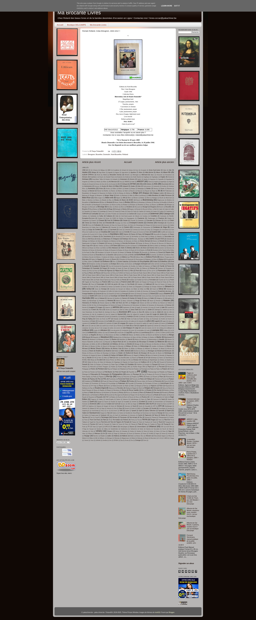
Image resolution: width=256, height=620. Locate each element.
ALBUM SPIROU (88, 175)
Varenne (148, 429)
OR (83, 362)
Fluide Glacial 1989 (107, 275)
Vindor (109, 433)
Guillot (99, 296)
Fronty (164, 282)
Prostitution (95, 383)
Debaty (152, 236)
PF (138, 371)
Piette (94, 376)
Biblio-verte (109, 197)
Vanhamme (133, 429)
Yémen (86, 440)
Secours (122, 404)
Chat (108, 220)
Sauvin (106, 401)
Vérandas (124, 431)
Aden (164, 170)
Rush (125, 397)
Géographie (138, 286)
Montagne (151, 351)
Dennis (155, 241)
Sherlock (84, 408)
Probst (172, 381)
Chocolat (108, 223)
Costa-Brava (165, 229)
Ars (108, 184)
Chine (94, 223)
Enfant (155, 261)
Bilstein (136, 197)
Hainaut (101, 298)
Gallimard (149, 284)
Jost (106, 314)
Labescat (133, 321)
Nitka (105, 357)
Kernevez (169, 316)
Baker (120, 188)
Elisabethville (170, 259)
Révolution (116, 390)
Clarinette (106, 225)
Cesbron (100, 218)
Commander (136, 227)
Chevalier (149, 220)
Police (142, 379)
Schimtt (134, 401)
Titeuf (166, 419)
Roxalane (163, 395)
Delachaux (106, 239)
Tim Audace (116, 419)
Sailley (101, 399)
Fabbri (140, 266)
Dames (126, 234)
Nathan (113, 355)
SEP (170, 404)
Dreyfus (142, 250)
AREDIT (140, 181)
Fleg (85, 273)
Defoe (84, 239)
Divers (138, 248)
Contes (97, 229)
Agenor (117, 172)
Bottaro (149, 202)
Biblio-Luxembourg (140, 195)
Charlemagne (151, 218)
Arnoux (97, 184)
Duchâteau (101, 252)
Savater (113, 401)
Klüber (129, 319)
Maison (101, 335)
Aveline (164, 186)
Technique (105, 417)
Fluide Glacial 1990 (120, 275)
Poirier (127, 379)
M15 (168, 332)
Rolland (125, 154)
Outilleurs (144, 362)
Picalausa (149, 374)
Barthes (106, 191)
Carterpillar (94, 213)
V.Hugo (84, 429)
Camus (110, 211)
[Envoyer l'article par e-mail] (108, 151)
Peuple (123, 372)
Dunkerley (153, 252)
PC (155, 366)
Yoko (91, 440)
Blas (110, 200)
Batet (126, 191)
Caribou (161, 211)
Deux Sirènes (99, 245)
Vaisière (98, 429)
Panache (106, 364)
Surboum (104, 415)
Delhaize (92, 241)
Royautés (99, 397)
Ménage (137, 344)
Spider (127, 410)
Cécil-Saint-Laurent (126, 216)
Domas (92, 250)
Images (100, 307)
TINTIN (144, 419)
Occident (100, 360)
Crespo (134, 232)
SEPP (84, 406)
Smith (133, 408)
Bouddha (164, 202)
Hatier (152, 298)
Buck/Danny (93, 209)
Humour (169, 305)
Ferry (90, 270)
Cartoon (131, 213)
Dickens (134, 245)
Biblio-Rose (86, 197)
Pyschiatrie (148, 383)
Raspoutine (168, 385)
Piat (143, 374)
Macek (86, 335)
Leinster (156, 325)
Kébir (137, 316)
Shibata (92, 408)
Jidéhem (147, 312)
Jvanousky (85, 316)
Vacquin (91, 429)
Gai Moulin (130, 284)
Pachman (169, 362)
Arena (150, 181)
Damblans (114, 234)
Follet (117, 279)
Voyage (87, 436)
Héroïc (144, 300)
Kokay (147, 319)
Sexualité (147, 406)
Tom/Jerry (104, 422)
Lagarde (157, 321)
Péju (108, 369)
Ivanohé (169, 307)
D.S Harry (99, 234)
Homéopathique (103, 305)
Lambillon (101, 323)
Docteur (152, 248)
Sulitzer (86, 415)
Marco (134, 337)
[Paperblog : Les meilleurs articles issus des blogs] (67, 451)
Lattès (98, 325)
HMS (126, 303)
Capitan (141, 211)
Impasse (107, 307)
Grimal (138, 293)
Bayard (147, 191)
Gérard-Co (169, 286)
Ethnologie (171, 264)
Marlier (158, 337)
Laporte (156, 323)
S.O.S (151, 397)
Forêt (145, 279)
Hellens (84, 300)
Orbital (89, 362)
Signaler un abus (186, 563)
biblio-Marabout (153, 195)
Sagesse (93, 399)
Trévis (126, 424)
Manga (171, 335)
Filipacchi (118, 270)
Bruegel (145, 207)
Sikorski (109, 408)
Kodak (141, 319)
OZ (151, 362)
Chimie (87, 223)
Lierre (142, 328)
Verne (145, 431)
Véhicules (85, 431)
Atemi (110, 186)
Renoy (96, 390)
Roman (171, 392)
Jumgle (141, 314)
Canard (116, 211)
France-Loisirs (126, 282)
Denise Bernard (145, 241)
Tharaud (154, 417)
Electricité (130, 259)
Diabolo (123, 245)
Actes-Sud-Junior (154, 170)
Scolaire (109, 404)
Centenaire (163, 216)
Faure (125, 268)
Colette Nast (95, 227)
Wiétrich (84, 438)
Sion (115, 408)
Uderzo (115, 426)
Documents (160, 248)
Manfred (157, 335)
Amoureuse (168, 175)
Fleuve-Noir (106, 273)
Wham (170, 436)
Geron (96, 289)
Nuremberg (169, 357)
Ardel (132, 181)
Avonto (108, 188)
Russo (138, 397)
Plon (99, 379)
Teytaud (147, 417)
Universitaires (141, 426)
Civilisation (97, 225)
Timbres (125, 419)
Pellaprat (114, 369)
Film (131, 270)
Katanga (122, 316)
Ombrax (162, 360)
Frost (170, 282)
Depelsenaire (86, 243)
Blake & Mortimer (87, 200)
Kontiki (163, 319)
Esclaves (129, 264)
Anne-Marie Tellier (97, 179)
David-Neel (87, 236)
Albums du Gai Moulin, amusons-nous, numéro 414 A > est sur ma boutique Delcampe (188, 513)
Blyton (124, 200)
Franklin (136, 282)
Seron (112, 406)
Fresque (151, 282)
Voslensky (171, 433)
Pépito (158, 369)
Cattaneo (109, 216)
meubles (154, 346)
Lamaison (85, 323)
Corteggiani (156, 229)
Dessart (154, 243)
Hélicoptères (168, 298)
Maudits (161, 339)
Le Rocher (119, 325)
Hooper (119, 305)
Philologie (85, 374)
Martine (114, 339)
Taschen (85, 417)
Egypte (99, 259)
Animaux (85, 179)
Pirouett (154, 376)
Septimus (91, 406)
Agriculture (125, 172)
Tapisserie (148, 415)
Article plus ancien (164, 162)
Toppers (118, 422)
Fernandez (169, 268)
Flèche (172, 270)
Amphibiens (93, 177)
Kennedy (150, 316)
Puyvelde (131, 383)
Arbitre (92, 181)
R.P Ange (93, 385)
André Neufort (137, 177)
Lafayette (141, 321)
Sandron (84, 401)
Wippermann (125, 438)
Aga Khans (102, 172)
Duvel (103, 255)
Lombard (90, 332)
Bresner (161, 204)
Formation (152, 279)
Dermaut (109, 243)
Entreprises (92, 264)
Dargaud (147, 234)
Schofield (142, 401)
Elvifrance (106, 261)
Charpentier (85, 220)
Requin (109, 390)
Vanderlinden (114, 429)
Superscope (94, 415)
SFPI (160, 406)
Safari (166, 397)
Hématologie (92, 300)
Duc (93, 252)
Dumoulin (106, 154)
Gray (105, 293)
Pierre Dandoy (86, 376)
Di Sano (114, 245)
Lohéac (166, 330)
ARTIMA (133, 184)
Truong (166, 424)
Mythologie (168, 353)
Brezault (92, 207)
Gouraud (153, 291)
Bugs (110, 209)
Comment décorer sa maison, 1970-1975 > (193, 401)
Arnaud (91, 184)
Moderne (109, 351)
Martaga (100, 339)
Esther (152, 264)
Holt (90, 305)
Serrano (119, 406)
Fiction (102, 270)
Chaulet (125, 220)
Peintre (93, 369)
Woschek (153, 438)
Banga (133, 188)
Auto (139, 186)
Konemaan (155, 319)
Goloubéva (123, 291)
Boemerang (148, 200)
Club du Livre (156, 225)
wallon (109, 436)
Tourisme (85, 424)
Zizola (126, 440)
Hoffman (154, 303)
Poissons (135, 379)
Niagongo (169, 355)
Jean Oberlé (98, 312)
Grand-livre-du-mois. (165, 291)
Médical (169, 341)
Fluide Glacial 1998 (138, 277)
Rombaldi (95, 395)
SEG (129, 404)
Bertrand (124, 195)
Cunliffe (163, 232)
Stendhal (127, 413)
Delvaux (120, 241)
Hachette (86, 298)
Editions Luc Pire (127, 257)
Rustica (144, 397)
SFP (154, 406)
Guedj (160, 293)
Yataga (172, 438)
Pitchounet (169, 376)
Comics (126, 227)
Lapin (150, 323)
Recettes (120, 388)
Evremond (117, 266)
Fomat (124, 279)
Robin (91, 392)
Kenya (157, 316)
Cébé (116, 216)
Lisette (96, 330)
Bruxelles (99, 154)
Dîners (98, 248)
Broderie (129, 207)
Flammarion (162, 270)
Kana (107, 316)
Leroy (92, 328)
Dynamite (119, 255)
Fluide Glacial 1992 (148, 275)
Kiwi (122, 319)
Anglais (162, 177)
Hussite (84, 307)
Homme (112, 305)
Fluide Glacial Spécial (102, 279)
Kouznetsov (85, 321)
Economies (153, 255)
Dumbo (136, 252)
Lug (127, 332)
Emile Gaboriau (123, 261)
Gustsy (144, 296)
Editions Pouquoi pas (166, 257)
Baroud (92, 191)
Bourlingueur (97, 204)
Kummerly (101, 321)
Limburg (161, 328)
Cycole (92, 234)
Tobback (84, 422)
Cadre (166, 209)
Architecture (113, 181)
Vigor (170, 431)
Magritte (93, 335)
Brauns (154, 204)
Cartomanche (122, 213)
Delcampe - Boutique (137, 239)
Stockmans (145, 413)
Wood (146, 438)
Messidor (121, 346)
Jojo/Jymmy (85, 314)
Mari (139, 337)
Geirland (103, 286)
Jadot (120, 309)
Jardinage (157, 309)
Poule (104, 381)
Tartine (163, 415)
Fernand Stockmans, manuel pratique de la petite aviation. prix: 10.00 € (188, 540)
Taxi (91, 417)
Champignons (130, 218)
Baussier (140, 191)
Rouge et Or (134, 395)
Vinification (123, 433)
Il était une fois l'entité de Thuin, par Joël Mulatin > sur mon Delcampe (193, 500)
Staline (84, 413)
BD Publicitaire (167, 191)
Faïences (147, 266)
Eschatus (121, 264)
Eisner (114, 259)
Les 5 (98, 328)
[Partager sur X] (117, 151)
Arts (155, 184)
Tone (112, 422)
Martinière (122, 339)
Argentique (163, 181)
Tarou (156, 415)
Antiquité (115, 179)
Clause (119, 225)
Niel (83, 357)
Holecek (162, 303)
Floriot (134, 273)
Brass (148, 204)
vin (104, 433)
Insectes (145, 307)
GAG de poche (112, 284)
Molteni (116, 351)
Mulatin (113, 353)
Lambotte (109, 323)
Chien (172, 220)
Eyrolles (133, 266)
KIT (109, 319)
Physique (136, 374)
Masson (143, 339)
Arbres (104, 181)
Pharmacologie (152, 372)
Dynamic (111, 255)
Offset (118, 360)
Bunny (124, 209)
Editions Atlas (170, 255)
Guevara (84, 296)
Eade (125, 255)
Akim (140, 172)
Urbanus (152, 426)
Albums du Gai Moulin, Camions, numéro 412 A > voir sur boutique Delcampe (193, 527)
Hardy (139, 298)
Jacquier (114, 309)
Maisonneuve (109, 335)
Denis (135, 241)
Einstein (107, 259)
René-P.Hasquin (86, 390)
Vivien (144, 433)
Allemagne (135, 175)
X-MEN (165, 438)
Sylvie (140, 415)
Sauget (100, 401)
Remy (164, 388)
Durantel (84, 255)
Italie (163, 307)
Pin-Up (109, 376)
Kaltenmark (101, 316)
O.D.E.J (85, 360)
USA (162, 426)
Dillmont (84, 248)
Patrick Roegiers (103, 366)
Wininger (109, 438)
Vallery (106, 429)
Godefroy (94, 291)
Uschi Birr (169, 426)
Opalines (169, 360)
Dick (128, 245)
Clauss (126, 225)
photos (128, 374)
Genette (117, 286)
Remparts (156, 388)
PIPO (141, 376)
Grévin (132, 293)
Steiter (121, 413)
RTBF (107, 397)
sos (107, 410)
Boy (119, 204)
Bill (124, 197)
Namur (99, 355)
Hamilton (117, 298)
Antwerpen (123, 179)
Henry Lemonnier (128, 300)
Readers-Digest (100, 388)
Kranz (93, 321)
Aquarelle (161, 179)
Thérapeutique (163, 417)
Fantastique (86, 268)
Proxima (103, 383)
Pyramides (139, 383)
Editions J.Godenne (101, 257)
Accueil (60, 25)
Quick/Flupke (164, 383)
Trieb (139, 424)
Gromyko (145, 293)
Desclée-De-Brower (128, 243)
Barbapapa (141, 188)
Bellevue (169, 193)
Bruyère (84, 209)
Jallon (126, 309)
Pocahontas (112, 379)
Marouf (84, 339)
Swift (116, 415)
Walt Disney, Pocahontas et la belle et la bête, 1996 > (193, 477)
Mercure (171, 344)
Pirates (148, 376)
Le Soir (134, 325)
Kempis (143, 316)
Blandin (104, 200)
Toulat (154, 422)
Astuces (96, 186)
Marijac (145, 337)
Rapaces (154, 385)
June (147, 314)
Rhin (142, 390)
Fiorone (144, 270)
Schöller (150, 401)
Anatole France (110, 177)
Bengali (92, 195)
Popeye (171, 379)
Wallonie (124, 436)
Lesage (105, 328)
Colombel (113, 227)
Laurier (104, 325)
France (104, 282)
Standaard (93, 413)
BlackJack (169, 197)
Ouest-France (134, 362)
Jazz (170, 309)
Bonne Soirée (118, 202)
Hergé (137, 300)
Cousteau (104, 232)
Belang (121, 193)
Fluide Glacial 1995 (97, 277)
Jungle (154, 314)
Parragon (147, 364)
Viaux (164, 431)
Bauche (132, 191)
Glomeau (169, 289)
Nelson (142, 355)
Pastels (162, 364)
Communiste (146, 227)
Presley (131, 381)
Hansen (124, 298)
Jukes (128, 314)
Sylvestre (133, 415)
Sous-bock (114, 410)
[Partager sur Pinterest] (120, 151)
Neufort (155, 355)
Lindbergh (169, 328)
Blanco (97, 200)
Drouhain (155, 250)
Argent (156, 181)
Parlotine (139, 364)
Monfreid (136, 351)
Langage (122, 323)
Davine (95, 236)
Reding (128, 388)
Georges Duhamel (157, 286)
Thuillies (171, 417)
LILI (155, 328)
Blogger (171, 612)
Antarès (107, 179)
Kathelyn (130, 316)
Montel (159, 351)
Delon (99, 241)
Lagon (164, 321)
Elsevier (97, 261)
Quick (156, 383)
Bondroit (109, 202)
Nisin (99, 357)
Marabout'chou (117, 337)
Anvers (132, 179)
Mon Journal (125, 351)
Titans (160, 419)
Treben (114, 424)
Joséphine (100, 314)
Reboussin (112, 388)
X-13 (159, 438)
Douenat (113, 250)
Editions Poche (151, 257)
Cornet (142, 229)
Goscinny (145, 291)
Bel (115, 193)
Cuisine (154, 232)
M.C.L (153, 332)
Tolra (97, 422)
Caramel (148, 211)
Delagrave (116, 239)
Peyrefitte (131, 372)
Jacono (108, 309)
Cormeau (135, 229)
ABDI (109, 170)
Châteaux (116, 220)
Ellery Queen (88, 261)
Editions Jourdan (115, 257)
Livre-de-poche (115, 330)
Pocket (120, 379)
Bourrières (106, 204)
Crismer (140, 232)
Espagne (137, 264)
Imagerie (92, 307)
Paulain (113, 366)
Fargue (104, 268)
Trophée (152, 424)
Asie (172, 184)
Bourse (114, 204)
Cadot (160, 209)
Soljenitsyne (85, 410)
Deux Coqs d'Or (87, 245)
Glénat (161, 289)
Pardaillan (131, 364)
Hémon (118, 300)
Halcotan (109, 298)
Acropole (143, 170)
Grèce (118, 293)
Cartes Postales (111, 213)
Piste (161, 376)
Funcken (85, 284)
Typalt (100, 426)
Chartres (93, 220)
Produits (86, 383)
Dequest (101, 243)
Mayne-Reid (117, 341)
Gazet (91, 286)
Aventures (91, 188)
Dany (140, 234)
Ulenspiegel (123, 426)
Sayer (119, 401)
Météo (136, 346)
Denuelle (169, 241)
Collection (105, 227)
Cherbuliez (141, 220)
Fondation (131, 279)
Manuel (87, 337)
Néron (149, 355)
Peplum (164, 369)
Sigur (103, 408)
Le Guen (110, 325)
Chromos (150, 223)
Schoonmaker (159, 401)
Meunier (161, 346)
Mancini (150, 335)
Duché (108, 252)
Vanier (141, 429)
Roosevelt (109, 395)
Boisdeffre (85, 202)
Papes (122, 364)
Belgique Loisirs (158, 193)
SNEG (139, 408)
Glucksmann (86, 291)
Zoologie (138, 440)
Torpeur (134, 422)
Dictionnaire (143, 245)
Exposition (125, 266)
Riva (172, 390)
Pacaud (162, 362)
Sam (148, 399)
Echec (132, 255)
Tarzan (170, 415)
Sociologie (162, 408)
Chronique (160, 223)
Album (158, 172)
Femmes (160, 268)
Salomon (125, 399)
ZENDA (116, 440)
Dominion (99, 250)
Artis (141, 184)
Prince (166, 381)
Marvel (130, 339)
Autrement (157, 186)
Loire (83, 332)
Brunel (161, 207)
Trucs (159, 424)
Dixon (145, 248)
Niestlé (89, 357)
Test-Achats (133, 417)
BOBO (131, 200)
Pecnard (161, 366)
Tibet (104, 419)
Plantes (84, 379)
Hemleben (102, 300)
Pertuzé (99, 372)
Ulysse (132, 426)
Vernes (151, 431)
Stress (167, 413)
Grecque (125, 293)
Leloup (163, 325)
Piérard (164, 374)
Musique (144, 353)
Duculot (115, 252)
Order (101, 362)
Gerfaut (89, 289)
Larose (163, 323)
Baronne (169, 188)
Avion (101, 188)
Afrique (94, 172)
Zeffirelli (98, 440)
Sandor (170, 399)
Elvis (114, 261)
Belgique (146, 193)
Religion (147, 388)
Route (156, 395)
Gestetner (113, 289)
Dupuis (168, 252)
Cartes (103, 213)
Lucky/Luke (120, 332)
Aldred (105, 175)
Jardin (150, 309)
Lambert (93, 323)
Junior (162, 314)
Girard (154, 289)
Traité (99, 424)
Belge (135, 193)
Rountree (142, 395)
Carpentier (169, 211)
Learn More (166, 6)
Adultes (85, 172)
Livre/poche (125, 330)
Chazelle (132, 220)
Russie (131, 397)
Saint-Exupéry (110, 399)
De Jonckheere (106, 236)
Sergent (106, 406)
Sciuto (102, 404)
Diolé (122, 248)
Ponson (164, 379)
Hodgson (134, 303)
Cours (96, 232)
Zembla (105, 440)
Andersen (128, 177)
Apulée (146, 179)
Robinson (98, 392)
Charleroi (161, 218)
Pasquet (155, 364)
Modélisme (99, 351)
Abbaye (102, 170)
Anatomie (120, 177)
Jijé (153, 312)
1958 (83, 170)
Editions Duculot (89, 257)
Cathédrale (93, 216)
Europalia (95, 266)
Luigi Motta (135, 332)
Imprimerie (126, 307)
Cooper (105, 229)
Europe (103, 266)
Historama (85, 303)
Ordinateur (109, 362)
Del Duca (91, 239)
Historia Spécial (104, 303)
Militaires (147, 348)
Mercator (149, 344)
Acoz (136, 170)
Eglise (93, 259)
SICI (97, 408)
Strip (172, 413)
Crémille (126, 232)
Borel (135, 202)
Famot (169, 266)
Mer (143, 344)
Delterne (113, 241)
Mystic (160, 353)
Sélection (142, 404)
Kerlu (162, 316)
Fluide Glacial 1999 (152, 277)
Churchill (169, 223)
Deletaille (169, 239)
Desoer (147, 243)
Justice (170, 314)
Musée (136, 353)
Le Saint (126, 325)
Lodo (147, 330)
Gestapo (104, 289)
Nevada (162, 355)
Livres (132, 330)
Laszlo (86, 325)
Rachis (108, 385)
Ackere (131, 170)
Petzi (116, 372)
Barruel (99, 191)
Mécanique (142, 341)
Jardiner (164, 309)
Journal (120, 314)
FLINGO (120, 273)
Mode (91, 351)
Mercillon (156, 344)
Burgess (131, 209)
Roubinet (125, 395)
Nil (95, 357)
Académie (116, 170)
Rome (102, 395)
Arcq (121, 181)
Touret (161, 422)
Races (101, 385)
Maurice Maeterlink (87, 341)
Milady (133, 348)
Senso (165, 404)
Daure (172, 234)
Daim (106, 234)
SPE (121, 410)
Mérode (92, 346)
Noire (116, 357)
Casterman (154, 213)
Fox (167, 279)
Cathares (84, 216)
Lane (115, 323)
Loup (106, 332)
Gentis (131, 286)
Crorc (147, 232)
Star (108, 413)
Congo (90, 229)
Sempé (159, 404)
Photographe (105, 374)
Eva (110, 266)
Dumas (128, 252)
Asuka (104, 186)
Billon (129, 197)
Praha (110, 381)
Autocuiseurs (147, 186)
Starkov (114, 413)
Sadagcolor (159, 397)
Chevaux (158, 220)
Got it (177, 6)
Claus (113, 225)
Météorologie (144, 346)
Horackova (127, 305)
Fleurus (98, 273)
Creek (120, 232)
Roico (141, 392)
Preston (150, 381)
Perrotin (92, 372)
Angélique (146, 177)
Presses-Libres (141, 381)
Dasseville (157, 234)
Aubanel (125, 186)
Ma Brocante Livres (79, 12)
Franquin (144, 282)
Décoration (168, 236)
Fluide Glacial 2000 (166, 277)
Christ (124, 223)
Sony (102, 410)
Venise (117, 431)
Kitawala (116, 319)
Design (140, 243)
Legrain (141, 325)
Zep (121, 440)
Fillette (126, 270)
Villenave (97, 433)
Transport (106, 424)
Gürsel (122, 296)
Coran (120, 229)
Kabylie (93, 316)
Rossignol (118, 395)
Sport (169, 410)
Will (96, 438)
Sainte (118, 399)
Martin (107, 339)
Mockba (84, 351)
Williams (102, 438)
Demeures (129, 241)
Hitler (113, 303)
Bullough (117, 209)
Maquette (95, 337)
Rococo (128, 392)
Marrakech (93, 339)
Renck (170, 388)
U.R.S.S (107, 426)
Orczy (95, 362)
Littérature (103, 330)
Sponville (161, 410)
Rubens (113, 397)
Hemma (110, 300)
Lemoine (169, 325)
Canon (129, 211)
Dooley (107, 250)
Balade (127, 188)
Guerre (167, 293)
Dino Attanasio (113, 248)
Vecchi (164, 429)
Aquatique (169, 179)
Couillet (90, 232)
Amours (84, 177)
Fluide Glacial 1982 (144, 273)
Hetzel (151, 300)
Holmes (84, 305)
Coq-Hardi (112, 229)
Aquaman (153, 179)
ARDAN (127, 181)
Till (109, 419)
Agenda (110, 172)
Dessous (161, 243)
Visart (130, 433)
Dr (137, 250)
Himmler (158, 300)
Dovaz (127, 250)
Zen (110, 440)
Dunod (160, 252)
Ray (91, 388)
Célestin (137, 216)
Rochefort (106, 392)
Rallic (132, 385)
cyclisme (84, 234)
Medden (151, 341)
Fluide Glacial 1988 (93, 275)
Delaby (99, 239)
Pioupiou (134, 376)
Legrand (149, 325)
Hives (120, 303)
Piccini (157, 374)
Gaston (162, 284)
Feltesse (144, 268)
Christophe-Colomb (136, 223)
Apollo (139, 179)
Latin (92, 325)
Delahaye (125, 239)
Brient (116, 207)
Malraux (131, 335)
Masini (137, 339)
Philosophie (94, 374)
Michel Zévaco (95, 348)
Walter (132, 436)
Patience (84, 366)
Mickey (107, 348)
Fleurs (91, 273)
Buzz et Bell (152, 209)
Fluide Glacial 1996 (111, 277)
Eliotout (161, 259)
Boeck (138, 200)
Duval (97, 255)
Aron (103, 184)
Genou (124, 286)
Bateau (120, 191)
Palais (92, 364)
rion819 (157, 612)
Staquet (102, 413)
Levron (118, 328)
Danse (133, 234)
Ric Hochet (158, 390)
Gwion (163, 296)
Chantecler (140, 218)
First (150, 270)
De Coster (126, 236)
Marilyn (152, 337)
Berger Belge (109, 195)
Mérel (86, 346)
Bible (131, 195)
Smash (127, 408)
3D (89, 170)
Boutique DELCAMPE (76, 25)
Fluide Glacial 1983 (158, 273)
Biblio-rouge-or (98, 197)
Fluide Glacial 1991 (134, 275)
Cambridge (102, 211)
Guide (92, 296)
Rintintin (166, 390)
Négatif (136, 355)
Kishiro (97, 319)
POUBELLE (96, 381)
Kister (104, 319)
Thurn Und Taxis (95, 419)
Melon (122, 344)
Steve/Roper (136, 413)
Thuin (85, 419)
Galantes (140, 284)
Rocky (121, 392)
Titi (171, 419)
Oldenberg (144, 360)
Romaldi (164, 392)
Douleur (120, 250)
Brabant (125, 204)
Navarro (129, 355)
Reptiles (102, 390)
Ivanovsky (85, 309)
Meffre (93, 344)
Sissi (120, 408)
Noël (111, 357)
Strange (159, 413)
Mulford (128, 353)
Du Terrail (163, 250)
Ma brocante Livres (98, 25)
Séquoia (98, 406)
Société (154, 408)
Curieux (170, 232)
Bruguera (153, 207)
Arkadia (84, 184)
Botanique (142, 202)
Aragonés (85, 181)
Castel (145, 213)
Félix (138, 268)
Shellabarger (168, 406)
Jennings (107, 312)
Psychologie (112, 383)
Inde (133, 307)
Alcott (98, 175)
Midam (126, 348)
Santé (92, 401)
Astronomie (88, 186)
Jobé (165, 312)
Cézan (107, 218)
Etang (163, 264)
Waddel (102, 436)
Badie (114, 188)
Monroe (143, 351)
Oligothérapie (153, 360)
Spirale (134, 410)
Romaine (157, 392)
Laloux (170, 321)
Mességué (113, 346)
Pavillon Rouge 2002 (139, 366)
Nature (120, 355)
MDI (125, 341)
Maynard (107, 341)
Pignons (101, 376)
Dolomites (85, 250)
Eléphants (148, 259)
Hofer (148, 303)
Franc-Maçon (96, 282)
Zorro (144, 440)
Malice (118, 335)
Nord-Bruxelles (116, 154)
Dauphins (164, 234)
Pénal (130, 369)
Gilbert (135, 289)
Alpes (152, 175)
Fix (154, 270)
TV (89, 426)
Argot (170, 181)
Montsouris (168, 351)
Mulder (120, 353)
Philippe (169, 372)
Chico (165, 220)
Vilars (84, 433)
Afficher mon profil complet (65, 371)
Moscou (91, 353)
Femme (152, 268)
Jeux (140, 312)
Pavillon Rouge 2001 (124, 366)
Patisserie (93, 366)
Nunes (161, 357)
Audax (133, 186)
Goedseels (103, 291)
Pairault (84, 364)
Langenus (131, 323)
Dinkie (104, 248)
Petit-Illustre (108, 372)
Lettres (112, 328)
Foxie (172, 279)
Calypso (94, 211)
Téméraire (123, 417)
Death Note (144, 236)
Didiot (156, 245)
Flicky (114, 273)
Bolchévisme (94, 202)
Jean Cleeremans (87, 312)
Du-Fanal (86, 252)
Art (119, 184)
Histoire (166, 300)
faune (119, 268)
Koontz (170, 319)
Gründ (152, 293)
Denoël (162, 241)
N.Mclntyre (85, 355)
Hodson (142, 303)
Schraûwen (169, 401)
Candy (123, 211)
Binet (148, 197)
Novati (134, 357)
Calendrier (87, 211)
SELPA (151, 404)
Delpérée (106, 241)
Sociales (146, 408)
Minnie (163, 348)
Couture (113, 232)
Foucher (161, 279)
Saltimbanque (134, 399)
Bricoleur (109, 207)
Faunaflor (112, 268)
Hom (95, 305)
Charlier (169, 218)
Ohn (129, 360)
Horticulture (135, 305)
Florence (128, 273)
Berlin (118, 195)
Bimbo (142, 197)
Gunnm (106, 296)
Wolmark (139, 438)
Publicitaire (121, 383)
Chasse (101, 220)
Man (143, 335)
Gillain (142, 289)
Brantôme (141, 204)
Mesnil (105, 346)
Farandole (96, 268)
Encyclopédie (144, 261)
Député (94, 243)
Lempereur (85, 328)
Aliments (127, 175)
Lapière (144, 323)
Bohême (169, 200)
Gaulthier (84, 286)
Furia (92, 284)
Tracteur (92, 424)
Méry (98, 346)
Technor (114, 417)
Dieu (170, 245)
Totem (140, 422)
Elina (154, 259)
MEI (99, 344)
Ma (173, 332)
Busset (145, 209)
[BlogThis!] (115, 151)
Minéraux (155, 348)
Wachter (95, 436)
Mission (169, 348)
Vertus (158, 431)
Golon (116, 291)
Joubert (112, 314)
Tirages (153, 419)
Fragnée (87, 282)
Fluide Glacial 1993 (162, 275)
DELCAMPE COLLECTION (155, 239)
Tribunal (133, 424)
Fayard (132, 268)
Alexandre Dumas (116, 175)
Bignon (118, 197)
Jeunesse (122, 312)
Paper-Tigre (114, 364)
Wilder (91, 438)
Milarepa (139, 348)
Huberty (144, 305)
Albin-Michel (149, 172)
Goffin (110, 291)
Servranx (127, 406)
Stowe (153, 413)
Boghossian (161, 200)
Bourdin (88, 204)
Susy (111, 415)
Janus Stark (134, 309)
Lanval (138, 323)
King (83, 319)
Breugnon (91, 154)
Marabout (105, 337)
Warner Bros (139, 436)
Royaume (91, 397)
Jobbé (159, 312)
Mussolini (152, 353)
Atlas (117, 186)
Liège (136, 328)
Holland (170, 303)
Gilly (147, 289)
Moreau (84, 353)
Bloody (116, 200)
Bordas (127, 202)
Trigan (146, 424)
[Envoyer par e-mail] (113, 151)
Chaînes (121, 218)
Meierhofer (106, 344)
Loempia (155, 330)
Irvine (152, 307)
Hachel (170, 296)
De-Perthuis (135, 236)
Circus (90, 225)
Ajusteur (133, 172)
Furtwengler (100, 284)
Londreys (99, 332)
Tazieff (97, 417)
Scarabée (126, 401)
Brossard (137, 207)
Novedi (140, 357)
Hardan (132, 298)
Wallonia (116, 436)
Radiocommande (117, 385)
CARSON (85, 213)
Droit (148, 250)
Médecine (160, 341)
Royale (84, 397)
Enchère (134, 261)
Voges (157, 433)
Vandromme (124, 429)
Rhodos (149, 390)
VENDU (99, 431)
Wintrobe (117, 438)
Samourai (156, 399)
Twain (94, 426)
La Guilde (109, 321)
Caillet (172, 209)
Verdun (132, 431)
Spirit (140, 410)
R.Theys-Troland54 (65, 368)
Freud (158, 282)
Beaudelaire (85, 193)
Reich (140, 388)
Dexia (107, 245)
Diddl (151, 245)
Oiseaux (136, 360)
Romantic (87, 395)
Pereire (172, 369)
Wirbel (133, 438)
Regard (134, 388)
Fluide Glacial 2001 (87, 279)
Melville (129, 344)
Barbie (148, 188)
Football (139, 279)
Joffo (170, 312)
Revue (124, 390)
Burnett (138, 209)
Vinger (115, 433)
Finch (137, 270)
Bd (159, 191)
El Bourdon (122, 259)
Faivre (155, 266)
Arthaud (124, 184)
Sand (163, 399)
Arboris (98, 181)
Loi (171, 330)
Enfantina (163, 261)
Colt (120, 227)
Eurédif (86, 266)
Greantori (111, 293)
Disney (129, 248)
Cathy (101, 216)
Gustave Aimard (133, 296)
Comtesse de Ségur (160, 227)
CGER (114, 218)
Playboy (92, 379)
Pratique (123, 381)
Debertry (159, 236)
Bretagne (169, 204)
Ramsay (145, 385)
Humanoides (160, 305)
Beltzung (84, 195)
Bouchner (156, 202)
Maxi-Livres (99, 341)
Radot (126, 385)
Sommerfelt (95, 410)
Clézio (132, 225)
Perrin (86, 372)
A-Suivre (95, 170)
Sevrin (140, 406)
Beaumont (103, 193)
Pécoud (169, 366)
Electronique (139, 259)
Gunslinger (114, 296)
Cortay (148, 229)
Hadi (95, 298)
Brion (122, 207)
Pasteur (169, 364)
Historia (94, 303)
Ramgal (138, 385)
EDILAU (161, 255)
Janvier (143, 309)
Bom (103, 202)
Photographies (117, 374)
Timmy (133, 419)
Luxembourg (145, 332)
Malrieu (138, 335)
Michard (85, 348)
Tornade (126, 422)
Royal (170, 395)
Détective (169, 243)
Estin (158, 264)
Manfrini (164, 335)
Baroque (84, 191)
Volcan (164, 433)
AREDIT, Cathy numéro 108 (192, 420)
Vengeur (109, 431)
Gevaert (120, 289)
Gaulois (169, 284)
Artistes (148, 184)
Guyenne (156, 296)
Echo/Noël (141, 254)
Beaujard (94, 193)
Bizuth (161, 197)
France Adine (115, 282)
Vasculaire (157, 429)
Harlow (146, 298)
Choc (100, 223)
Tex (141, 417)
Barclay (156, 188)
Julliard (135, 314)
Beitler (110, 193)
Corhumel (127, 229)
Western (148, 436)
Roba (85, 392)
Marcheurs (127, 337)
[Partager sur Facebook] (118, 151)
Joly (93, 314)
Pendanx (136, 369)
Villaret (90, 433)
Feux (95, 270)
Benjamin (99, 195)
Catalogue (167, 213)
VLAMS (151, 433)
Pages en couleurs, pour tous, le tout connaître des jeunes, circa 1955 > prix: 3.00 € (187, 378)
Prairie (116, 381)
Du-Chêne (171, 250)
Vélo (91, 431)
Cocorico (165, 225)
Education (85, 259)
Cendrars (145, 216)
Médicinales (85, 344)
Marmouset (168, 337)
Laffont (148, 321)
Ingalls (138, 307)
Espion (145, 264)
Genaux (110, 286)
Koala (135, 319)
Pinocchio (126, 376)
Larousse (170, 323)
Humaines (151, 305)
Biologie (154, 197)
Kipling (90, 319)
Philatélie (162, 372)
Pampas (98, 364)
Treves (120, 424)
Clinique (147, 225)
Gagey (122, 284)
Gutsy (150, 296)
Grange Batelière (87, 293)
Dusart (91, 255)
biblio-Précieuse (166, 195)
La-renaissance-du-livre (121, 321)
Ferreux (84, 270)
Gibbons (128, 289)
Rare (161, 385)
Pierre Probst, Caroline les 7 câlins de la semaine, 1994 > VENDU (192, 455)
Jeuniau (134, 312)
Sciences (93, 404)
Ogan (124, 360)
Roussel (149, 395)
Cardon (155, 211)
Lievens (149, 328)
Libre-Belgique (127, 328)
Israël (157, 307)
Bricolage (101, 207)
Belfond (128, 193)
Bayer (153, 191)
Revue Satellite (134, 390)
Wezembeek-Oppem (160, 436)
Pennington (144, 369)
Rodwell (135, 392)
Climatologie (139, 225)
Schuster (84, 404)
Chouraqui (117, 223)
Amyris (101, 177)
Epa (99, 264)
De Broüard (117, 236)
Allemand (144, 175)
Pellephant (123, 369)
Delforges (85, 241)
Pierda (170, 374)
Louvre (112, 332)
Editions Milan (140, 257)
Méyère (169, 346)
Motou (98, 353)
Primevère (158, 381)
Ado (170, 170)
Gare (156, 284)
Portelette (87, 381)
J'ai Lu (101, 309)
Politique (149, 379)
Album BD (166, 172)
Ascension (165, 184)
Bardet (162, 188)
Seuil (134, 406)
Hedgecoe (159, 298)
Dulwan (122, 252)
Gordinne (131, 291)
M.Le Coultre (161, 332)
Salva (142, 399)
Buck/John (103, 209)
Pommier (157, 379)
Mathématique (152, 339)
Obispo (92, 360)
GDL (97, 286)
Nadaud (93, 355)
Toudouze (147, 422)
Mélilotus (115, 344)
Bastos (113, 191)
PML (104, 379)
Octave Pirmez (110, 360)
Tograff (92, 422)
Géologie (146, 286)
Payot (150, 366)
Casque (139, 213)
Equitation (105, 264)
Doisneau (169, 248)
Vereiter (139, 431)
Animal (170, 177)
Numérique (153, 357)
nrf (147, 357)
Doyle (132, 250)
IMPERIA (116, 307)
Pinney (119, 376)
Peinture (101, 369)
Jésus (114, 312)
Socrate (170, 408)
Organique (117, 362)
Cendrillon (153, 216)
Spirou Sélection (150, 410)
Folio (112, 279)
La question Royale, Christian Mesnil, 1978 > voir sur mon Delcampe (193, 443)
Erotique (113, 264)
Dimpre (91, 248)
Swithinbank (124, 415)
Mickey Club (117, 348)
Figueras (109, 270)
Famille (162, 266)
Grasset (98, 293)
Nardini (106, 355)
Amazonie (159, 175)
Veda (170, 429)
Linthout (85, 330)
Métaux (128, 346)
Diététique (163, 245)
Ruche (120, 397)
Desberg (117, 243)
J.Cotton (93, 309)
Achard (124, 170)
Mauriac (169, 339)
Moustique (106, 353)
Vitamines (137, 433)
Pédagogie (85, 369)
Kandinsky (115, 316)
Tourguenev (168, 422)
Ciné (83, 225)
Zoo (132, 440)
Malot (124, 335)
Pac (155, 362)
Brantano (132, 204)
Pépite (152, 369)
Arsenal (113, 184)
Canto (134, 211)
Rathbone (85, 388)
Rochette (114, 392)
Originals (125, 362)
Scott (116, 404)
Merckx (164, 344)
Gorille (138, 291)
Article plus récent (91, 162)
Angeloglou (155, 177)
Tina (138, 419)
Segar (134, 404)
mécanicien (132, 341)
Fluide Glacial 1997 (125, 277)
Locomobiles (140, 330)
